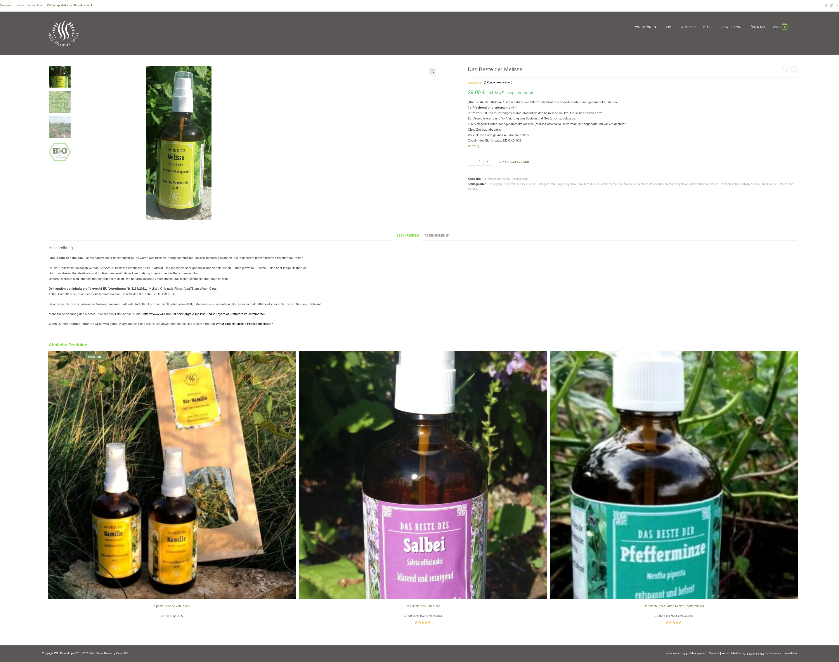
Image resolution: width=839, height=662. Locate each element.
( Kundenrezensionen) (498, 82)
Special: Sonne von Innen (172, 606)
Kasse (20, 5)
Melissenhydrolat (677, 184)
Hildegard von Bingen (550, 184)
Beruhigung (494, 184)
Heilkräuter (529, 184)
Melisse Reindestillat (651, 184)
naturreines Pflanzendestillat (722, 184)
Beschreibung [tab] (408, 235)
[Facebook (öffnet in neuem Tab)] (826, 5)
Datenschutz (756, 653)
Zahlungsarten (697, 653)
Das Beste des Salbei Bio (423, 606)
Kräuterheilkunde (589, 184)
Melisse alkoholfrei (624, 184)
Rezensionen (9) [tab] (437, 235)
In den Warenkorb (514, 162)
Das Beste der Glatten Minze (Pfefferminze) (674, 606)
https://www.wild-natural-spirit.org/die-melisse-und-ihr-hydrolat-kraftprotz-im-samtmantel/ (204, 314)
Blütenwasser (511, 184)
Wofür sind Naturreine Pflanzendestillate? (244, 323)
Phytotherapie (751, 184)
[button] (432, 71)
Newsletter (790, 653)
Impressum (672, 653)
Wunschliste (35, 5)
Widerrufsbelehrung (733, 653)
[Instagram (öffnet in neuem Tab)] (832, 5)
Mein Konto (7, 5)
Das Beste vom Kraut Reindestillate (505, 178)
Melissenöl (696, 184)
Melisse (606, 184)
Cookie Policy (772, 653)
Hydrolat (571, 184)
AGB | (685, 653)
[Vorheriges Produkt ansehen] (786, 69)
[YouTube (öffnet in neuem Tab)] (837, 5)
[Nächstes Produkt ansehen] (794, 69)
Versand (714, 653)
